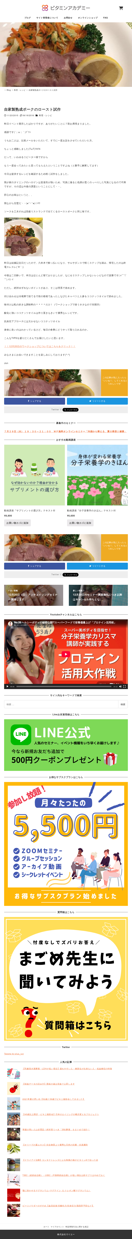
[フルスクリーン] (124, 686)
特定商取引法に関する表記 (77, 1226)
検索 (123, 704)
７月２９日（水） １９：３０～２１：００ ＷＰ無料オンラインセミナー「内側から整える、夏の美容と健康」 (65, 431)
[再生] (7, 686)
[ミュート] (120, 686)
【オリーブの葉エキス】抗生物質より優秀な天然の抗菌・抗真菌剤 (55, 1144)
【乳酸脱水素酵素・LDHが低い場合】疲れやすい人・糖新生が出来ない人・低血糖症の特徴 (67, 1068)
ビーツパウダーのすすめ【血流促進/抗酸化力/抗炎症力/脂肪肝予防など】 (58, 1205)
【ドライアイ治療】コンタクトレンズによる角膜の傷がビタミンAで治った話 (60, 1159)
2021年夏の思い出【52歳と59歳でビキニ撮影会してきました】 (53, 1099)
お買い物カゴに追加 (17, 523)
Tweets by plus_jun (14, 1053)
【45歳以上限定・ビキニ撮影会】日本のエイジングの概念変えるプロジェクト (60, 1114)
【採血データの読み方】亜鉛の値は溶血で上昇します (48, 1083)
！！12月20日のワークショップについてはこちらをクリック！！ (40, 346)
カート (46, 1226)
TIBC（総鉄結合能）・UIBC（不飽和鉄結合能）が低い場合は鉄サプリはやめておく (63, 1175)
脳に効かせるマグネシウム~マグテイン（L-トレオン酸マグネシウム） (56, 1190)
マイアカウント (57, 1226)
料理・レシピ (45, 115)
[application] (66, 654)
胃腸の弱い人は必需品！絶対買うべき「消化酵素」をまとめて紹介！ (56, 1129)
